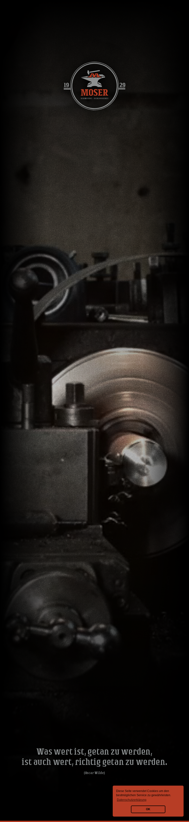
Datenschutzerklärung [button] (131, 800)
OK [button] (148, 809)
